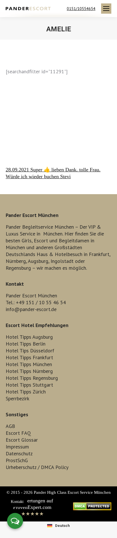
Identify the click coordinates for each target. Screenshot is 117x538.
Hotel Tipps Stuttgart (29, 384)
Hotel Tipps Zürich (26, 391)
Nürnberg (16, 261)
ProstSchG (17, 460)
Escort (41, 240)
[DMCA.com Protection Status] (92, 508)
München (52, 233)
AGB (10, 426)
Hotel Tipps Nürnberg (29, 371)
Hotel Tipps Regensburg (32, 378)
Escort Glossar (22, 440)
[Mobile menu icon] (106, 8)
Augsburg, (38, 261)
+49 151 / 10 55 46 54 (41, 302)
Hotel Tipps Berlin (25, 343)
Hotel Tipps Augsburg (29, 337)
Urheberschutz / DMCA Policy (37, 467)
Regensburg (18, 268)
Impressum (17, 446)
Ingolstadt (62, 261)
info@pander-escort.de (31, 309)
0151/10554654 (81, 8)
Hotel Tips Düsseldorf (30, 350)
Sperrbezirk (17, 398)
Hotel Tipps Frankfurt (29, 357)
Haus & (45, 254)
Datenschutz (19, 453)
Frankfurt (99, 254)
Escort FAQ (18, 433)
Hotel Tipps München (29, 364)
